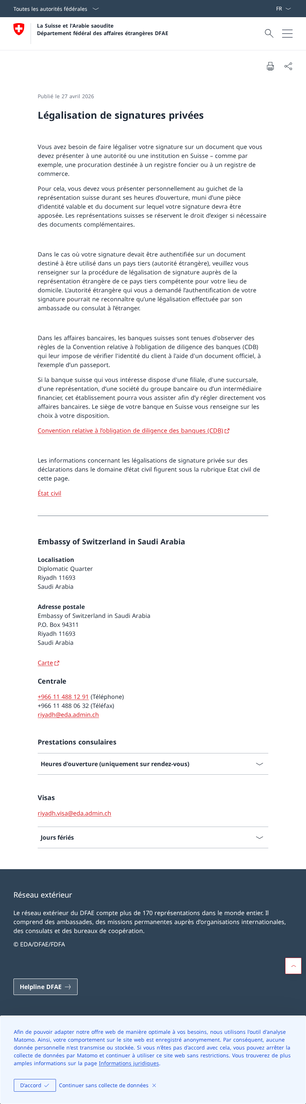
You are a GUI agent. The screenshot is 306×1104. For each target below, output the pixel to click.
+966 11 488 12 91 (63, 697)
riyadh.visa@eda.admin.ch (74, 813)
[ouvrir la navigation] (287, 33)
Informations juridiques (129, 1063)
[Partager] (288, 66)
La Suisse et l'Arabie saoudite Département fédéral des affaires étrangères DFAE (102, 29)
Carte (45, 663)
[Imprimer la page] (270, 66)
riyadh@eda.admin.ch (68, 714)
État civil (49, 493)
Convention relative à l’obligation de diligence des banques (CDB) (130, 430)
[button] (293, 966)
